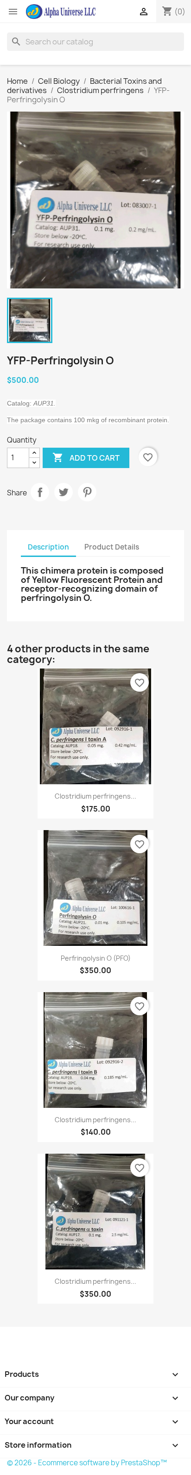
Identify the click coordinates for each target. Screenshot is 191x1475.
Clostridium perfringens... (95, 796)
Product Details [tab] (111, 547)
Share (40, 492)
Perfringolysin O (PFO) (96, 958)
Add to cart (86, 457)
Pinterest (87, 492)
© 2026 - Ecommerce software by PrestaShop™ (87, 1463)
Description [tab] (48, 547)
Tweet (63, 492)
